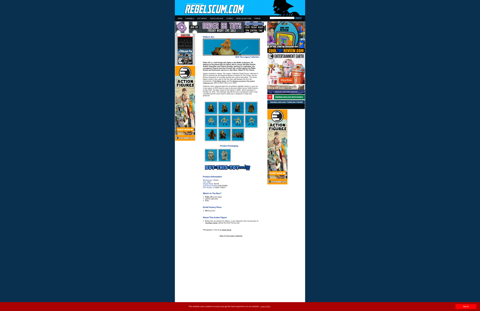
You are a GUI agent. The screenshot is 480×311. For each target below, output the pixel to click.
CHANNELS (190, 18)
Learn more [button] (265, 306)
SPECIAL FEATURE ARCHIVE (286, 92)
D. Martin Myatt (225, 230)
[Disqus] (230, 269)
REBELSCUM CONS (243, 18)
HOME (180, 18)
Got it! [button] (466, 307)
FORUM (257, 18)
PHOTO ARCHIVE (216, 18)
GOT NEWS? (202, 18)
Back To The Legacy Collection (231, 236)
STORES (229, 18)
